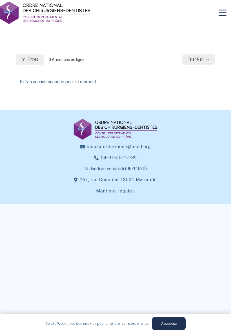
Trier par (195, 59)
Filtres (33, 59)
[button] (222, 13)
